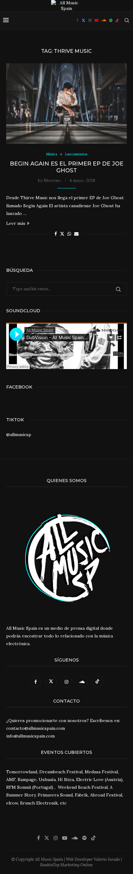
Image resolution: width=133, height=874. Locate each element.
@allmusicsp (18, 434)
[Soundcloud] (103, 20)
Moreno (52, 180)
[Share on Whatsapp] (69, 234)
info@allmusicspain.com (30, 736)
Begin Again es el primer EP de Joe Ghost (66, 167)
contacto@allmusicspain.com (35, 728)
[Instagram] (90, 20)
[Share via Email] (76, 234)
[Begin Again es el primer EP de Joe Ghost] (66, 103)
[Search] (127, 20)
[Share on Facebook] (55, 234)
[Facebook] (77, 20)
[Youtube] (96, 20)
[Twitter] (83, 20)
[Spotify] (110, 20)
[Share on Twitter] (62, 234)
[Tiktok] (117, 20)
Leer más (15, 223)
